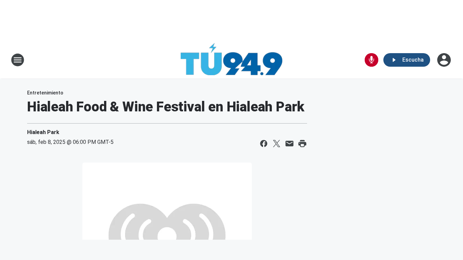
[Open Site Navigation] (17, 60)
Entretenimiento (45, 92)
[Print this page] (302, 143)
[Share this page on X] (276, 143)
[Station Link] (231, 60)
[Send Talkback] (371, 60)
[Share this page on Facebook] (263, 143)
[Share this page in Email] (289, 143)
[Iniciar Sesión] (444, 60)
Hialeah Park (43, 132)
